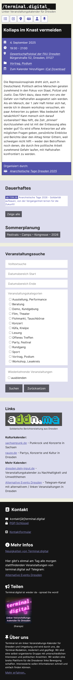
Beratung (17, 304)
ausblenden (18, 378)
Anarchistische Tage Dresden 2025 (33, 171)
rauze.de (11, 453)
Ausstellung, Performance (29, 299)
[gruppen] (29, 19)
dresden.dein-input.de (20, 468)
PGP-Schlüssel (19, 523)
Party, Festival (21, 342)
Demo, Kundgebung (24, 309)
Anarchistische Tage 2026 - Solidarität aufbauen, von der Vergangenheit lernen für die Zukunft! (33, 201)
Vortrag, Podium (21, 63)
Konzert (17, 323)
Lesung (16, 333)
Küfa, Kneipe (20, 328)
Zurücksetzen (36, 388)
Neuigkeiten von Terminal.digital (26, 551)
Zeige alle (13, 214)
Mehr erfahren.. (15, 672)
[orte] (21, 19)
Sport (15, 352)
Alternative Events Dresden (23, 482)
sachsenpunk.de (16, 443)
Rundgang (18, 347)
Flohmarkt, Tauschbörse (27, 318)
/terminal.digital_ (26, 6)
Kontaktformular (20, 532)
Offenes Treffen (22, 337)
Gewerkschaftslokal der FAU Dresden (35, 54)
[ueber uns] (44, 19)
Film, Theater (20, 313)
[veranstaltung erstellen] (13, 19)
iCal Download (55, 69)
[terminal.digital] (5, 19)
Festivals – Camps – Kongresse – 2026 (32, 234)
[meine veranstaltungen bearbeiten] (37, 19)
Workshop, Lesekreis (25, 361)
